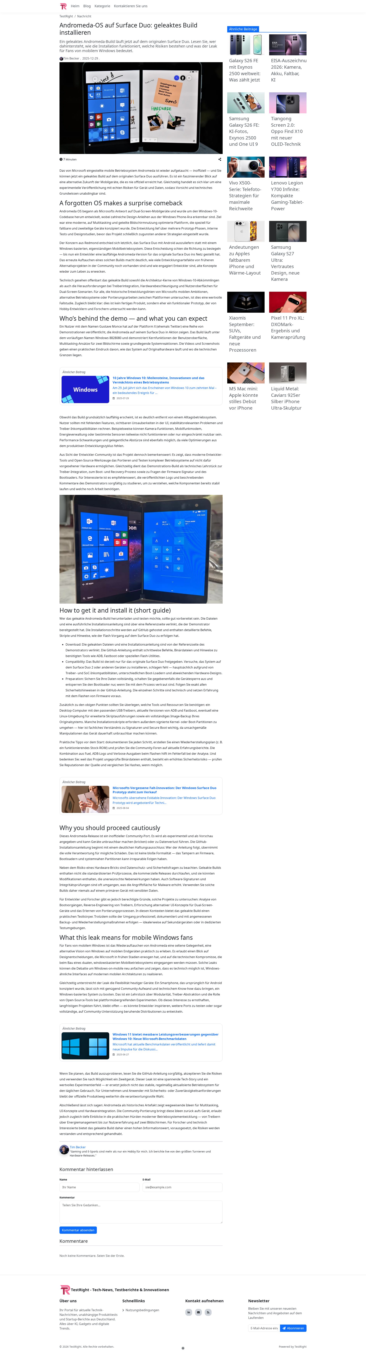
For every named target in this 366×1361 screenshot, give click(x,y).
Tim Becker (78, 1147)
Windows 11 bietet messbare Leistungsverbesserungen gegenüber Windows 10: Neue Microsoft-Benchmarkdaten (166, 1036)
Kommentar (67, 1197)
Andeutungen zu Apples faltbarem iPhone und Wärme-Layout (245, 260)
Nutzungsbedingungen (142, 1310)
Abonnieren (295, 1328)
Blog (87, 6)
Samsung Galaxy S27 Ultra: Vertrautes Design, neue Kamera (285, 263)
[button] (220, 159)
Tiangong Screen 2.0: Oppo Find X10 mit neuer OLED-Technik (287, 131)
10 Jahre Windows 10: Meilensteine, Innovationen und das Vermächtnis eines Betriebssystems (158, 380)
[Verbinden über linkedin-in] (188, 1312)
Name (63, 1179)
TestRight (66, 16)
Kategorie (102, 6)
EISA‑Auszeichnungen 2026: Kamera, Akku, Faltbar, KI (294, 70)
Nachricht (84, 16)
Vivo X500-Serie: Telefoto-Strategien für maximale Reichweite (245, 195)
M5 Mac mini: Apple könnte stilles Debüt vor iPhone (243, 398)
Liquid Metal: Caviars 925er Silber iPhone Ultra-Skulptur (286, 398)
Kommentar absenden (78, 1230)
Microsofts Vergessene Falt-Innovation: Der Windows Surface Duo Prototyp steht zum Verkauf (164, 790)
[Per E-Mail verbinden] (198, 1312)
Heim (75, 6)
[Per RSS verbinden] (208, 1312)
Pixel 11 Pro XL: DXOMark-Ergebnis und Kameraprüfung (288, 327)
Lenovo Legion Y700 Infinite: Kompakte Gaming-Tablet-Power (287, 195)
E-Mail (146, 1179)
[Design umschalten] (183, 1348)
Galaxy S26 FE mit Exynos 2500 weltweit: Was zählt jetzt (244, 70)
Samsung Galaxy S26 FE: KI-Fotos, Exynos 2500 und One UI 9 (244, 131)
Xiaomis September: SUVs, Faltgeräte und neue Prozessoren (245, 334)
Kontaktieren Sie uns (131, 6)
